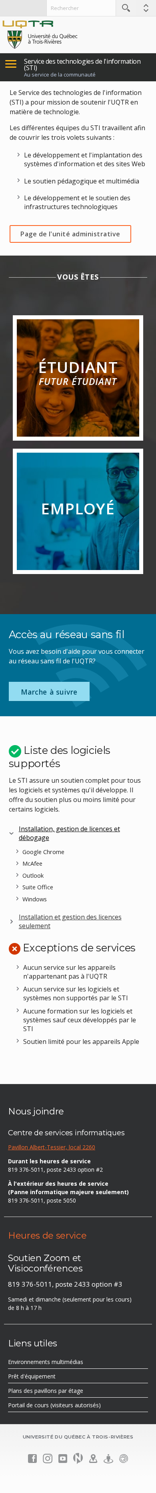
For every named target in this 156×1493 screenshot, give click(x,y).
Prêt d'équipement (43, 1377)
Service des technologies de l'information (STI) (82, 64)
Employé (78, 508)
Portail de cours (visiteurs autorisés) (66, 1406)
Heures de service (47, 1235)
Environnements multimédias (57, 1363)
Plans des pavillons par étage (57, 1392)
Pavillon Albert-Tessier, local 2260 (51, 1147)
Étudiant (78, 372)
